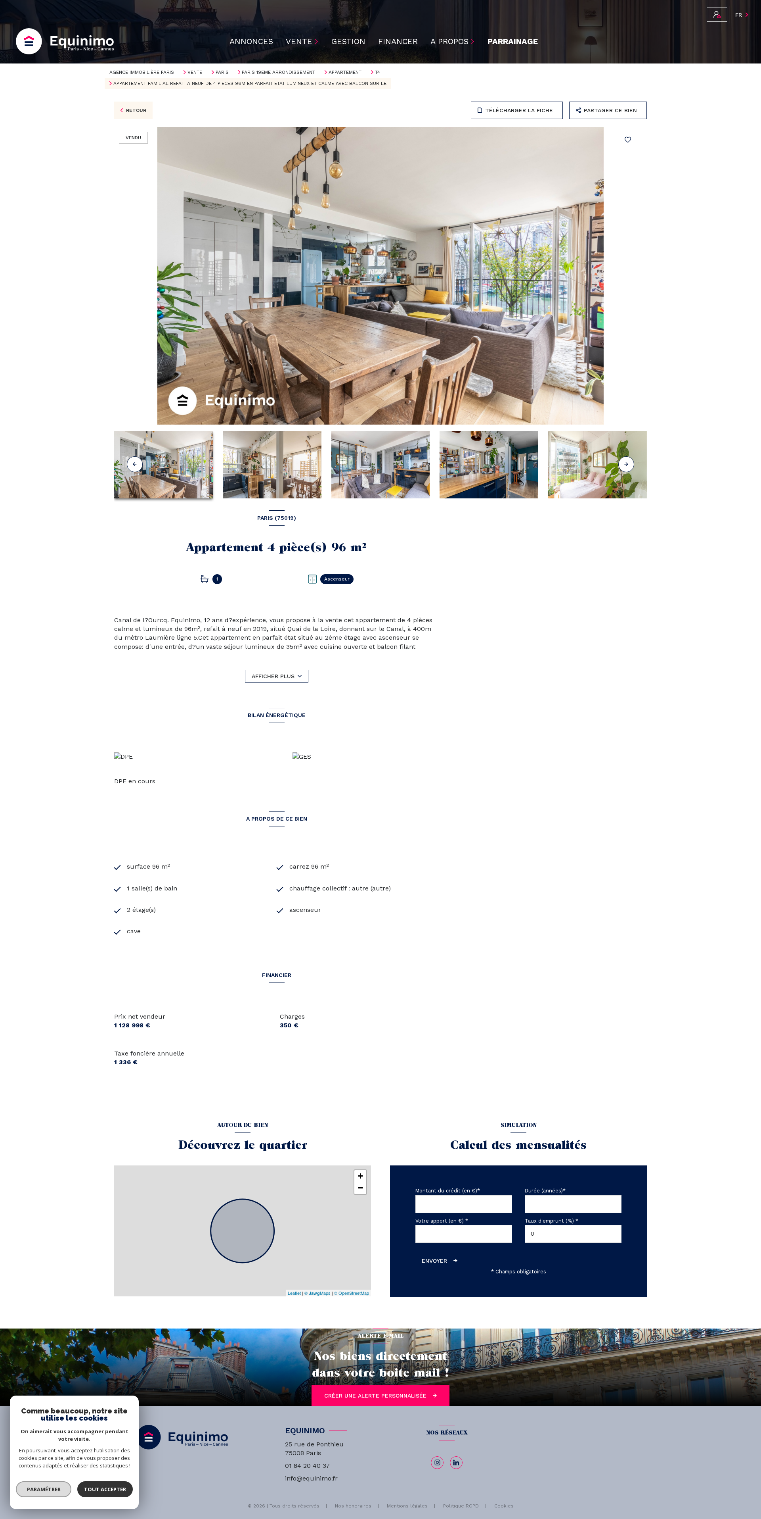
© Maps (317, 1293)
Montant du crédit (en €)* (447, 1191)
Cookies (504, 1506)
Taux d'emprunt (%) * (551, 1221)
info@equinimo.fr (311, 1478)
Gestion (348, 41)
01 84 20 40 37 (307, 1465)
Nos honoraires (353, 1506)
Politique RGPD (461, 1506)
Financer (398, 41)
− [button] (360, 1188)
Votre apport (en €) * (441, 1221)
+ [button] (360, 1176)
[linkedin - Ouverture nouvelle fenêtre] (456, 1462)
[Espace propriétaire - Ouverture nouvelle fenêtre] (717, 15)
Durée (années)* (545, 1191)
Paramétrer (44, 1489)
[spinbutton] (573, 1234)
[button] (626, 464)
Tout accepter (105, 1489)
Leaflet (294, 1293)
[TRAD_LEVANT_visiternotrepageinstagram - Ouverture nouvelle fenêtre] (437, 1462)
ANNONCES (251, 41)
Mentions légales (407, 1506)
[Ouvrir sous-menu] (317, 41)
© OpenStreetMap (351, 1293)
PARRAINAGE (513, 41)
